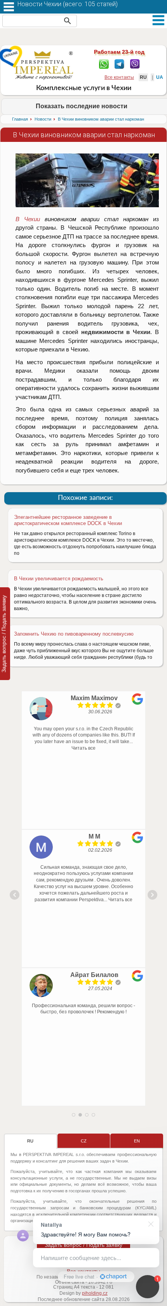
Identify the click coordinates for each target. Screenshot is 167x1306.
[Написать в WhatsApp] (104, 63)
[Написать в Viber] (135, 63)
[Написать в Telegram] (119, 63)
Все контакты (119, 77)
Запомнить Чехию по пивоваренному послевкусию (74, 634)
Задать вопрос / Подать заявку (83, 1245)
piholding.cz (95, 1293)
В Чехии (28, 219)
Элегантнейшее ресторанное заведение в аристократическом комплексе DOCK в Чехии (68, 520)
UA (159, 77)
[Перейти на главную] (44, 65)
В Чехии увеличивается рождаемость (58, 578)
